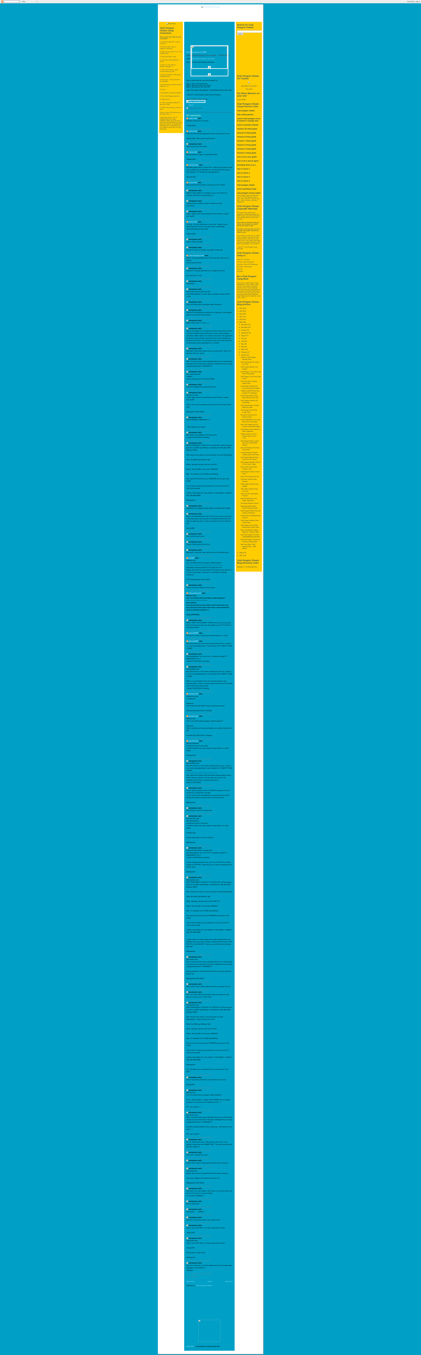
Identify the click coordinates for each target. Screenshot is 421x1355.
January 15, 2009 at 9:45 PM (201, 279)
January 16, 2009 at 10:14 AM (201, 692)
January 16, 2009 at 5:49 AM (201, 504)
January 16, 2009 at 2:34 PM (201, 814)
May (242, 344)
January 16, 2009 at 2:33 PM (201, 806)
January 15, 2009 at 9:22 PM (201, 188)
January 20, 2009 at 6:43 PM (201, 1236)
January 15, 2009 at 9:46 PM (201, 287)
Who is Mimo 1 (243, 169)
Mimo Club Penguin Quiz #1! (250, 476)
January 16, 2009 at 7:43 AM (201, 556)
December (244, 324)
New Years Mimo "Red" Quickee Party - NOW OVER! (248, 546)
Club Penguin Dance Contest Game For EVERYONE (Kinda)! (250, 443)
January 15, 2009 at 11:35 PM (201, 318)
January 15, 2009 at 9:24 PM (201, 209)
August (243, 335)
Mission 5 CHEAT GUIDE (246, 149)
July (242, 338)
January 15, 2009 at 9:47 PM (201, 300)
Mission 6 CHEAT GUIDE (246, 145)
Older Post (228, 1281)
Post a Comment (192, 1277)
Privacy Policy (190, 1346)
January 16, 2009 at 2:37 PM (201, 875)
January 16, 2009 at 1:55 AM (201, 346)
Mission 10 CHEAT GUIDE (247, 129)
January (244, 355)
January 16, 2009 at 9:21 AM (201, 631)
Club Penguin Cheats (246, 111)
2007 (241, 555)
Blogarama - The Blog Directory (247, 567)
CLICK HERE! (241, 100)
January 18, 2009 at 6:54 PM (201, 1186)
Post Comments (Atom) (204, 1285)
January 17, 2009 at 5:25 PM (201, 1150)
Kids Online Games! (245, 115)
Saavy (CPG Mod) (195, 593)
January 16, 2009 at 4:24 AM (201, 390)
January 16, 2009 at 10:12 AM (201, 664)
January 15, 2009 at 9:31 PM (201, 253)
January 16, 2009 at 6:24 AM (201, 512)
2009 (241, 322)
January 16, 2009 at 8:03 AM (201, 591)
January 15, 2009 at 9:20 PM (201, 163)
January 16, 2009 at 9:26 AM (201, 652)
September (244, 333)
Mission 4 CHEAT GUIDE (246, 153)
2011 (241, 317)
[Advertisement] (210, 15)
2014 (241, 308)
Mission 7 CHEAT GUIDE (246, 141)
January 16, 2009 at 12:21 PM (201, 759)
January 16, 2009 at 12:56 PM (201, 786)
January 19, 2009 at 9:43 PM (201, 1199)
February (244, 352)
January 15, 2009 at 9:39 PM (201, 266)
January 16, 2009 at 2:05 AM (201, 357)
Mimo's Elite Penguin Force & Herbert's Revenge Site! (248, 120)
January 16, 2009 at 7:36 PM (201, 1088)
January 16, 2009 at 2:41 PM (201, 955)
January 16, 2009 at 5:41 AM (201, 441)
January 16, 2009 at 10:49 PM (201, 1137)
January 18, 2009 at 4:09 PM (201, 1166)
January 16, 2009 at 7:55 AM (201, 583)
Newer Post (190, 1281)
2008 (241, 553)
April (242, 347)
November (244, 327)
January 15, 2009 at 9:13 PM (201, 129)
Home (210, 1281)
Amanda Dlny (193, 165)
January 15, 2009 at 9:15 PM (201, 142)
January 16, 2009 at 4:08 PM (201, 1075)
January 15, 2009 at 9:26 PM (201, 220)
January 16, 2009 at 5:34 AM (201, 430)
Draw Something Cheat (246, 189)
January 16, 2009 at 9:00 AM (201, 618)
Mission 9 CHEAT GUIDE (246, 133)
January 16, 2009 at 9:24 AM (201, 639)
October (244, 330)
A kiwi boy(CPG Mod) (196, 255)
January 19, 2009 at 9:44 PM (201, 1207)
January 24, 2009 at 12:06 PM (201, 1274)
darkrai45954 (193, 633)
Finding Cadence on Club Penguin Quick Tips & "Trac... (249, 436)
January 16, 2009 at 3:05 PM (201, 990)
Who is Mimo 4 (243, 181)
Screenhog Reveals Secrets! (250, 503)
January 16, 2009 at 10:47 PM (201, 1110)
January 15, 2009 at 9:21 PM (201, 180)
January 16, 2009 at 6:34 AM (201, 532)
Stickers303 (193, 118)
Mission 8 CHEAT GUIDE (246, 137)
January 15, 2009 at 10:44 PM (201, 308)
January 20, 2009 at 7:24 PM (201, 1261)
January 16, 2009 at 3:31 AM (201, 369)
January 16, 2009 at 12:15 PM (201, 714)
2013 (241, 311)
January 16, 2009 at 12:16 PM (201, 739)
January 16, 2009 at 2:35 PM (201, 846)
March (243, 349)
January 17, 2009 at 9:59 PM (201, 1158)
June (243, 341)
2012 (241, 314)
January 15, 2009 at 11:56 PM (201, 326)
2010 (241, 319)
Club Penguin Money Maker (249, 193)
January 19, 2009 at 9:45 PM (201, 1223)
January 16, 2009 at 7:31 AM (201, 540)
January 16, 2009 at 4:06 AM (201, 382)
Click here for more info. (249, 296)
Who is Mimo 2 (243, 173)
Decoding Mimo (244, 165)
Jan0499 (191, 558)
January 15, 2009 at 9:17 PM (201, 150)
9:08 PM (191, 105)
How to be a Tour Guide (247, 157)
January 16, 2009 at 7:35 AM (201, 548)
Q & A (253, 165)
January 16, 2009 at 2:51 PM (201, 982)
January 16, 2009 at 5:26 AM (201, 415)
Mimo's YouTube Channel (247, 125)
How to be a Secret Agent (247, 161)
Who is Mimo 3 (243, 177)
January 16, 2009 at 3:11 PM (201, 1000)
